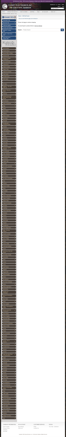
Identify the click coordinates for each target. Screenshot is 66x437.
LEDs (9, 260)
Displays (9, 169)
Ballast (4, 108)
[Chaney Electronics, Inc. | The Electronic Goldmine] (23, 6)
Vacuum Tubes (6, 410)
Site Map (5, 431)
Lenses (4, 262)
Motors (9, 284)
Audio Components (9, 103)
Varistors (5, 413)
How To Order (6, 426)
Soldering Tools (6, 360)
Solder (4, 357)
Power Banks (6, 313)
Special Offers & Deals (8, 53)
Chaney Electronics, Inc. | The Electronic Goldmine (32, 434)
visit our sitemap (38, 25)
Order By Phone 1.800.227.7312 (9, 13)
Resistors (9, 336)
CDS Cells (5, 142)
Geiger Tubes (6, 69)
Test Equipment (6, 382)
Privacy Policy (6, 428)
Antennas (5, 93)
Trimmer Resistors (7, 398)
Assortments (9, 101)
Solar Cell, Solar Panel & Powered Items (9, 355)
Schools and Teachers (7, 27)
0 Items (59, 4)
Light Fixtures (6, 267)
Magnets (5, 269)
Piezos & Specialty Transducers (9, 310)
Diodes (9, 171)
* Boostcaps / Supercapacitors (6, 130)
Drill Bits (5, 173)
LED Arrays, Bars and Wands (7, 252)
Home (3, 11)
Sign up (59, 6)
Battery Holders (6, 115)
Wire (9, 418)
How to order (23, 11)
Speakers (5, 367)
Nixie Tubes (5, 298)
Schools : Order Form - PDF (8, 34)
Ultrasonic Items (6, 403)
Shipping (32, 11)
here (25, 22)
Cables (9, 135)
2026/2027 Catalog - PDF (7, 31)
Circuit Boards (6, 151)
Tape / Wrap (5, 377)
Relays (9, 331)
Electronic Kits (9, 23)
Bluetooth (5, 120)
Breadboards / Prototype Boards (6, 124)
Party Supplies (6, 303)
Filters (4, 188)
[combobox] (57, 8)
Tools (9, 391)
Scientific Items (6, 76)
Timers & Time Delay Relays (7, 388)
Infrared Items (9, 236)
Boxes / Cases (6, 132)
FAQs (38, 11)
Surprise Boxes (6, 50)
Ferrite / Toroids (6, 185)
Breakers (5, 126)
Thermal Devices (9, 385)
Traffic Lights (5, 393)
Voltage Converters (7, 415)
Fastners (5, 183)
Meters (4, 276)
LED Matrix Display (7, 254)
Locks (4, 264)
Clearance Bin (6, 55)
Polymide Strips (6, 318)
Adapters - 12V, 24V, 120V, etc (7, 87)
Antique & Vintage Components (7, 59)
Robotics (9, 338)
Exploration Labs (6, 20)
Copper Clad (5, 161)
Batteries (9, 113)
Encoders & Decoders (7, 178)
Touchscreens (6, 400)
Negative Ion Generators (5, 292)
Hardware (9, 213)
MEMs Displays (6, 274)
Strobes (9, 373)
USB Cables (5, 79)
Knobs (4, 241)
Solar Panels (5, 74)
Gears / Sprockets (7, 195)
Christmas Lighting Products (7, 148)
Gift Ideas (9, 206)
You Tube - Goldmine (54, 426)
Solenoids (5, 362)
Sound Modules (6, 365)
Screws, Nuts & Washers (9, 341)
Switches (9, 375)
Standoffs (5, 370)
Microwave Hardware (7, 281)
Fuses (9, 193)
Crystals (9, 164)
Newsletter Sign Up (12, 11)
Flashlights (5, 190)
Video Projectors (6, 408)
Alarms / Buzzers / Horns (7, 91)
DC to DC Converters (7, 166)
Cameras (5, 137)
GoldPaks (5, 208)
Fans (9, 181)
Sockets (5, 351)
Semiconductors (9, 344)
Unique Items (9, 64)
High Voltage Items (7, 227)
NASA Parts (5, 289)
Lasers (4, 248)
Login (63, 6)
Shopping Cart (52, 4)
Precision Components (8, 323)
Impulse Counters (7, 233)
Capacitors (9, 145)
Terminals (5, 380)
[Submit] (63, 8)
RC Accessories (6, 333)
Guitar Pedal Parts (7, 210)
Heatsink (5, 217)
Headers (5, 222)
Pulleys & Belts (6, 325)
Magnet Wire (5, 272)
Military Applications (7, 286)
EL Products (5, 175)
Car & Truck (5, 140)
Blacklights (5, 118)
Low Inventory (6, 48)
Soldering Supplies (7, 25)
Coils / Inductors (6, 153)
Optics (9, 301)
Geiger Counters (6, 66)
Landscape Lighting (7, 246)
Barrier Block (6, 110)
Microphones (6, 279)
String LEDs (5, 257)
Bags (9, 106)
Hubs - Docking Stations (6, 231)
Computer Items (9, 156)
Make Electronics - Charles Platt (7, 38)
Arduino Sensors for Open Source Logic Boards (7, 97)
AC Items (5, 84)
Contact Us (36, 428)
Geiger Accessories (7, 71)
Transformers (9, 396)
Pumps (9, 328)
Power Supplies (6, 316)
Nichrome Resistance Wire (7, 296)
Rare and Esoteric (7, 61)
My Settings (21, 426)
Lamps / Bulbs (9, 244)
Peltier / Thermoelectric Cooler (8, 307)
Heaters (4, 215)
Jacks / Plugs (9, 239)
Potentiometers (9, 321)
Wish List (53, 11)
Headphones (5, 225)
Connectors (9, 159)
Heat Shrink (5, 220)
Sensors (5, 349)
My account (45, 11)
